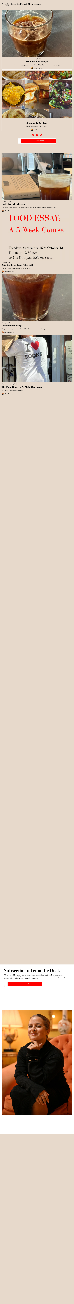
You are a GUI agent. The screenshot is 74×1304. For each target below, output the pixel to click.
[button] (37, 148)
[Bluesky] (41, 135)
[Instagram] (33, 135)
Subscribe (40, 141)
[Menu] (2, 4)
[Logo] (7, 4)
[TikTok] (37, 135)
